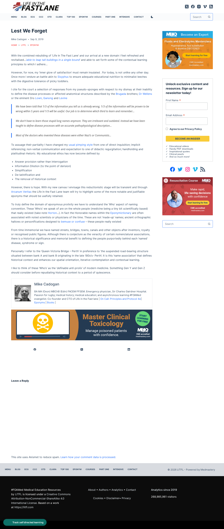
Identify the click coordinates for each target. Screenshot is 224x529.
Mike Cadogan (46, 284)
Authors (103, 489)
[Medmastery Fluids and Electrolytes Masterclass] (187, 49)
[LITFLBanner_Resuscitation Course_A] (187, 196)
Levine (63, 98)
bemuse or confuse (73, 221)
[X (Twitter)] (187, 6)
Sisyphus (63, 76)
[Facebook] (193, 6)
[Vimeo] (205, 6)
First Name (173, 100)
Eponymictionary (120, 212)
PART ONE (110, 17)
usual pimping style (81, 144)
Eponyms (39, 302)
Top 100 (71, 17)
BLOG (24, 17)
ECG (33, 17)
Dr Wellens (145, 93)
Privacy (126, 498)
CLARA (59, 17)
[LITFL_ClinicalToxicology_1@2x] (81, 324)
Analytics (117, 489)
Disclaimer (112, 498)
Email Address (175, 115)
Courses (96, 17)
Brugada (121, 93)
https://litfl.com (23, 507)
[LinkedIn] (128, 349)
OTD (49, 17)
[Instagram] (199, 6)
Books (50, 302)
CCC (41, 17)
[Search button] (209, 16)
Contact (139, 17)
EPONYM (83, 17)
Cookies (98, 498)
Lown (38, 98)
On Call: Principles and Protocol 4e (120, 298)
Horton (52, 212)
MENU (14, 17)
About (92, 489)
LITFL (18, 494)
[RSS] (211, 6)
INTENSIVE (124, 17)
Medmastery (208, 469)
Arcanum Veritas (21, 191)
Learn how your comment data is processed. (88, 457)
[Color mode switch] (151, 17)
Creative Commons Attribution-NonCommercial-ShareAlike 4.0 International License (41, 499)
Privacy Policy (193, 129)
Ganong (48, 98)
